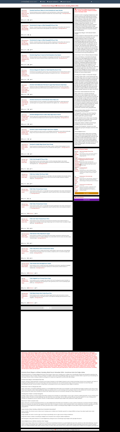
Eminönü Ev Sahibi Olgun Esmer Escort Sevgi (41, 144)
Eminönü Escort (29, 2)
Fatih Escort (31, 213)
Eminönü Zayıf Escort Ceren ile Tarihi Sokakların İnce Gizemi (45, 55)
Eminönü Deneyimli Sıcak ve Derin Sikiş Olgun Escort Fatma (45, 114)
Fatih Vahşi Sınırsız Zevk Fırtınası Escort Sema (42, 248)
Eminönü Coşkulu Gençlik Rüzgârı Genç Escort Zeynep (44, 129)
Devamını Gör (86, 199)
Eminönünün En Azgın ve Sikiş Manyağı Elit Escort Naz (44, 25)
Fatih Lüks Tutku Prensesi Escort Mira (39, 218)
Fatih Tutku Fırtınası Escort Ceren (38, 189)
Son (50, 307)
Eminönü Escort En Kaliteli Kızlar (86, 184)
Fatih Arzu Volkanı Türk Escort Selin (39, 174)
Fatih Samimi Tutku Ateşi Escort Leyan (40, 233)
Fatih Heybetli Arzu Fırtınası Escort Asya (40, 278)
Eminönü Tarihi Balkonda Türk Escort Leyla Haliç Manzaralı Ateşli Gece (48, 84)
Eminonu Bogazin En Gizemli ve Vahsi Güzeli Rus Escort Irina (45, 70)
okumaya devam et (66, 13)
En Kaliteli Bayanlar (83, 167)
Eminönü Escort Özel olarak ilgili (86, 176)
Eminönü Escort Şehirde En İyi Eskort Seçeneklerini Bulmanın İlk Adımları (87, 159)
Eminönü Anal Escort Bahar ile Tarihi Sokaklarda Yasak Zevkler (46, 10)
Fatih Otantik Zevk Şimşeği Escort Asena (40, 263)
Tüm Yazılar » (87, 193)
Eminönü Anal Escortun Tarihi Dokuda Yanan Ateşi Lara (44, 99)
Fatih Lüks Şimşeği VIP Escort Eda (39, 159)
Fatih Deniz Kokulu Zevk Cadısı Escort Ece (41, 293)
